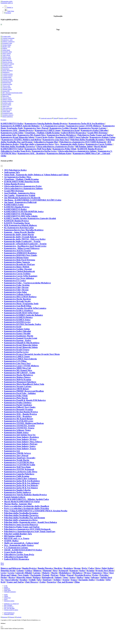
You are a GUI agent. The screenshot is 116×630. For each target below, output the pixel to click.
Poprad (70, 575)
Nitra (105, 573)
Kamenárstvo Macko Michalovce (61, 135)
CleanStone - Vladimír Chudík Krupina (42, 133)
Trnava (74, 580)
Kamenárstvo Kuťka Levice (44, 151)
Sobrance (95, 577)
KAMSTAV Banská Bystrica (90, 149)
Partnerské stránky (9, 614)
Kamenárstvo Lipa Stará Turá (56, 139)
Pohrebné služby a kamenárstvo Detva (37, 144)
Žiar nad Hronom (65, 582)
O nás (5, 585)
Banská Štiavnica (45, 568)
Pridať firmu (10, 11)
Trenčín (65, 580)
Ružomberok (47, 577)
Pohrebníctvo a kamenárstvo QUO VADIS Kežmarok (82, 142)
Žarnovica (51, 582)
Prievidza (104, 575)
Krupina (90, 570)
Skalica (80, 577)
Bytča (84, 568)
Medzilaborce (65, 573)
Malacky (46, 573)
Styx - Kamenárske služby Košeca (69, 144)
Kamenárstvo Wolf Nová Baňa (38, 149)
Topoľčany (47, 580)
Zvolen (42, 582)
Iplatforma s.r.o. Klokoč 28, (11, 603)
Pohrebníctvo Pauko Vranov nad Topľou (95, 135)
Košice (82, 570)
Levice (3, 573)
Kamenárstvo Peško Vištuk (64, 149)
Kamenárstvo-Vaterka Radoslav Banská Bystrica (46, 123)
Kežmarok (63, 570)
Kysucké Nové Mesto (105, 570)
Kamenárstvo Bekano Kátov (59, 153)
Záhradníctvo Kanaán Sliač (46, 142)
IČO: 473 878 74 (8, 606)
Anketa (6, 596)
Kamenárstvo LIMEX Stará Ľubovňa (72, 137)
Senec (65, 577)
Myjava (87, 573)
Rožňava (37, 577)
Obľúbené (8, 13)
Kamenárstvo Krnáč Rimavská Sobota (17, 137)
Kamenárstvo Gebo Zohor (12, 133)
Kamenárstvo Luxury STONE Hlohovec (83, 126)
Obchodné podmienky (10, 591)
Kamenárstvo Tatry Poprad (36, 128)
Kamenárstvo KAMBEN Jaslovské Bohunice (20, 126)
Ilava (55, 570)
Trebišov (57, 580)
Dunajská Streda (8, 570)
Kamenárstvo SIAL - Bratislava (31, 153)
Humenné (47, 570)
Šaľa (39, 580)
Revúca (12, 577)
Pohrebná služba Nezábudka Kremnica (87, 139)
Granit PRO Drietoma (97, 133)
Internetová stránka (9, 601)
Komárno (74, 570)
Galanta (20, 570)
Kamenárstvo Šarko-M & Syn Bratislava (86, 123)
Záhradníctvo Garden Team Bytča (16, 151)
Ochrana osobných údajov (11, 610)
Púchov (4, 577)
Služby (6, 594)
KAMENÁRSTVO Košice (12, 123)
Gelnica (28, 570)
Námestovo (97, 573)
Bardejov (58, 568)
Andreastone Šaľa (8, 135)
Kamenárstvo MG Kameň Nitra (32, 135)
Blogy (2, 563)
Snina (87, 577)
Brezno (77, 568)
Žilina (77, 582)
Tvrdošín (100, 580)
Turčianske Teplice (86, 580)
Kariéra (6, 587)
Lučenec (37, 573)
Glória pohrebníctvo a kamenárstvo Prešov (55, 146)
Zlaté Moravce (31, 582)
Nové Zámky (23, 575)
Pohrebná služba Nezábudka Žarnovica (18, 146)
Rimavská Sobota (24, 577)
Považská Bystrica (83, 575)
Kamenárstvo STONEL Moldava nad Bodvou (21, 139)
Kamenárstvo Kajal (70, 130)
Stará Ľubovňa (11, 580)
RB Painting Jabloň (84, 146)
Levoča (11, 573)
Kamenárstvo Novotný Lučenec (92, 128)
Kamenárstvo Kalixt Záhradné (94, 130)
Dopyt (5, 599)
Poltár (63, 575)
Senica (72, 577)
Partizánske (36, 575)
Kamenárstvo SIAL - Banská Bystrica (17, 130)
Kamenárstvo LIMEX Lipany (48, 130)
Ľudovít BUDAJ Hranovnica (73, 133)
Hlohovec (37, 570)
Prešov (95, 575)
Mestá (2, 564)
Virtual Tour (7, 597)
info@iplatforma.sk (9, 612)
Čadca (91, 568)
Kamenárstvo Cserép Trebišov (99, 144)
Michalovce (77, 573)
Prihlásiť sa (10, 7)
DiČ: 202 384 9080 (9, 608)
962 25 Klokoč (8, 605)
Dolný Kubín (107, 568)
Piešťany (55, 575)
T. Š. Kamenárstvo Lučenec (53, 126)
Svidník (32, 580)
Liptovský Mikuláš (24, 573)
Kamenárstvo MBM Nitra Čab (86, 153)
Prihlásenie (7, 588)
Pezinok (45, 575)
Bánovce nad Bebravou (11, 568)
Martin (54, 573)
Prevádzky (3, 120)
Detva (97, 568)
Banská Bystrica (29, 568)
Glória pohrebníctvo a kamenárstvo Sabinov (77, 151)
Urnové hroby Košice (45, 137)
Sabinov (58, 577)
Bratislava (68, 568)
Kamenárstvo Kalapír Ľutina (102, 137)
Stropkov (24, 580)
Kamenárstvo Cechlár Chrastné (63, 128)
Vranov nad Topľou (15, 582)
